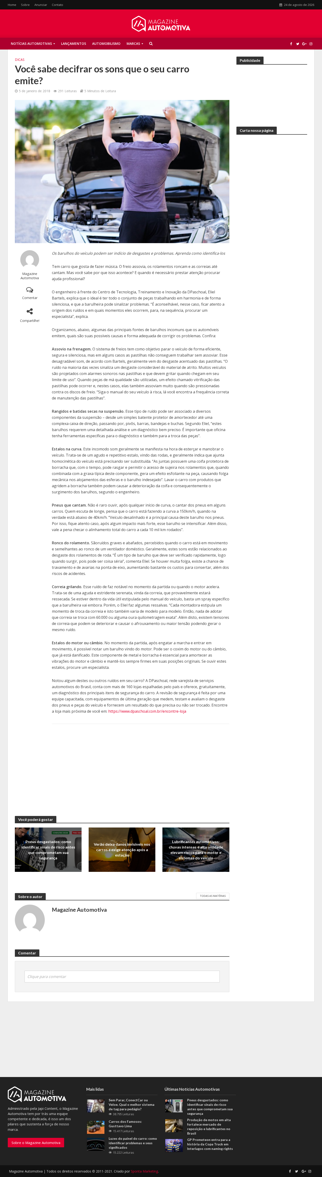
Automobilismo (106, 43)
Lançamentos (73, 43)
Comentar (29, 297)
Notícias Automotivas (31, 43)
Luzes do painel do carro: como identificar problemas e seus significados (133, 1142)
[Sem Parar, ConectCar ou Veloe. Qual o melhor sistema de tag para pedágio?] (95, 1105)
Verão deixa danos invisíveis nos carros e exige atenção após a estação (122, 849)
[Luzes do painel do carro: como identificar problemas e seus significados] (95, 1143)
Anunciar (40, 5)
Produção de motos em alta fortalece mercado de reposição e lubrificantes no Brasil (209, 1126)
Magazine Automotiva (30, 275)
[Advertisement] (140, 765)
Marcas (133, 43)
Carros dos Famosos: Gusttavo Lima (125, 1123)
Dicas (20, 59)
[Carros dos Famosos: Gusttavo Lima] (95, 1126)
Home (12, 5)
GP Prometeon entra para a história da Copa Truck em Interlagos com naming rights (210, 1144)
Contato (57, 5)
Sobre (25, 5)
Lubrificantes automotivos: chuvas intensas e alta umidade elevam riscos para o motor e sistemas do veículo (196, 849)
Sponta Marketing (144, 1171)
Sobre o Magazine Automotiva (36, 1142)
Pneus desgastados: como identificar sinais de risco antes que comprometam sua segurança (48, 849)
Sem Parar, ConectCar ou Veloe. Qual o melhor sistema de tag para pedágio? (131, 1104)
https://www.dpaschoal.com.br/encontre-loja (147, 711)
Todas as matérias (213, 896)
